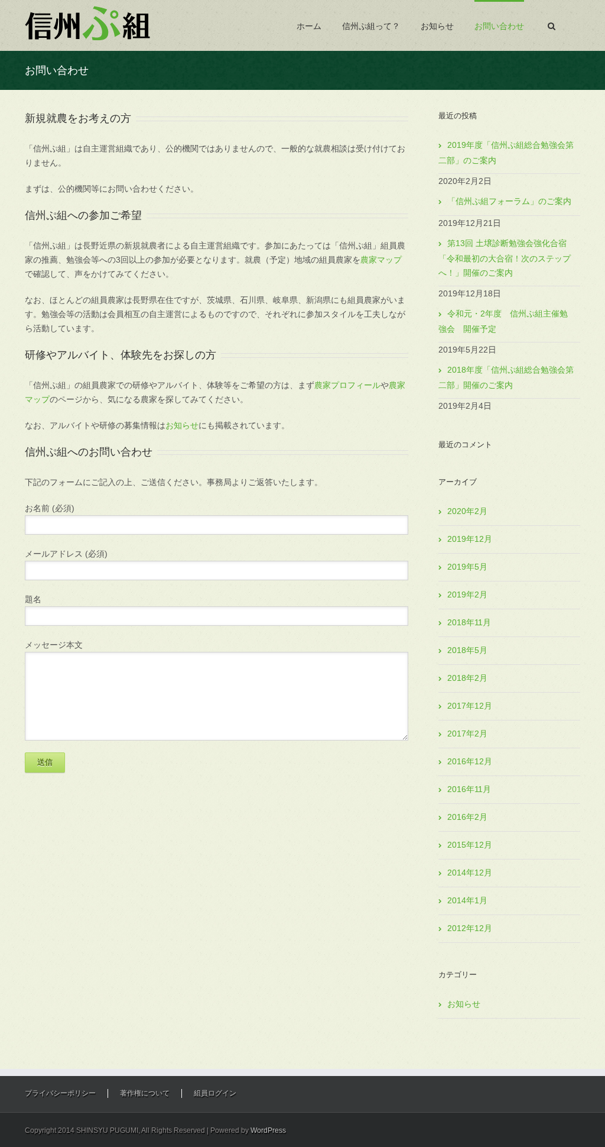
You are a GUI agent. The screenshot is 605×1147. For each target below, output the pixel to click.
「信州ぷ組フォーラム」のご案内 (509, 201)
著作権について (145, 1093)
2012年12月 (469, 928)
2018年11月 (469, 622)
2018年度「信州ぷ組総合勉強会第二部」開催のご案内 (506, 377)
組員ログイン (215, 1093)
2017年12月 (469, 705)
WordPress (268, 1130)
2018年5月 (467, 650)
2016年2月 (467, 817)
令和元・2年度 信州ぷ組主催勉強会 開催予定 (503, 321)
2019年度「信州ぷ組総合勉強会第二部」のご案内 (506, 152)
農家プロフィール (347, 385)
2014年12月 (469, 872)
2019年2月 (467, 594)
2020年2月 (467, 511)
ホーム (309, 26)
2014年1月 (467, 900)
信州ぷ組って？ (371, 26)
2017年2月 (467, 733)
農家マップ (381, 259)
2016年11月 (469, 789)
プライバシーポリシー (60, 1093)
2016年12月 (469, 761)
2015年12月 (469, 844)
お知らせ (437, 26)
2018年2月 (467, 678)
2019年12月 (469, 539)
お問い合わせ (499, 26)
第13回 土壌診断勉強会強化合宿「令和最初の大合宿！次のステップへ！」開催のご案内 (504, 257)
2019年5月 (467, 566)
